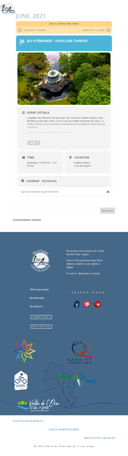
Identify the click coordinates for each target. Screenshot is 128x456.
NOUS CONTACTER (41, 327)
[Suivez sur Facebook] (77, 304)
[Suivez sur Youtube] (97, 304)
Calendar (32, 181)
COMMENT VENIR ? (41, 317)
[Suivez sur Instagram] (87, 304)
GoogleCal (49, 181)
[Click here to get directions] (108, 192)
